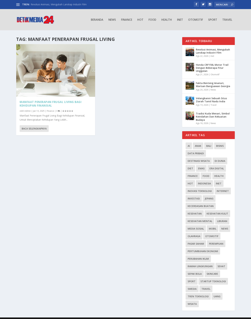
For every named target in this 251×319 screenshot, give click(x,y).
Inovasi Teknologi (200, 191)
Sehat (221, 266)
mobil (212, 228)
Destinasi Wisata (199, 160)
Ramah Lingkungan (200, 266)
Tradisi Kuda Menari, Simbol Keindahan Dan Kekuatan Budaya (213, 116)
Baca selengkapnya (34, 128)
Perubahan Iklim (198, 258)
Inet (180, 20)
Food (152, 20)
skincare (212, 273)
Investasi (194, 198)
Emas (201, 168)
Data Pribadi (196, 153)
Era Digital (217, 168)
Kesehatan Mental (200, 221)
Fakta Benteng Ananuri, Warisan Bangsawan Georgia (213, 84)
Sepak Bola (195, 273)
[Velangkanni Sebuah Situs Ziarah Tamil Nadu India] (190, 100)
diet (190, 168)
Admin (27, 110)
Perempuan (216, 243)
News (112, 20)
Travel (227, 20)
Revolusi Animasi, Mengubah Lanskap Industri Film (59, 4)
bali (208, 145)
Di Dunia (220, 160)
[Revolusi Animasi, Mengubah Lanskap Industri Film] (190, 52)
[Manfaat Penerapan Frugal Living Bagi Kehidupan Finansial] (55, 70)
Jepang (209, 198)
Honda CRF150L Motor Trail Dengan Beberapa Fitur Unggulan (212, 68)
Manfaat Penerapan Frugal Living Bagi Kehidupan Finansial (50, 103)
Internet (223, 191)
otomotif (211, 236)
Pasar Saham (196, 243)
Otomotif (195, 20)
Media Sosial (196, 228)
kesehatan (195, 213)
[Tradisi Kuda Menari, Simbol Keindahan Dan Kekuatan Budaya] (190, 116)
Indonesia (204, 183)
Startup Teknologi (213, 281)
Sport (212, 20)
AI (189, 145)
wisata (192, 303)
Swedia (192, 288)
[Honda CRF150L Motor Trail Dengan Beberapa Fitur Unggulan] (190, 67)
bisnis (220, 145)
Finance (126, 20)
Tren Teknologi (198, 296)
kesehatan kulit (217, 213)
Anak (198, 145)
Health (166, 20)
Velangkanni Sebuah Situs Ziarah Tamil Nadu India (211, 100)
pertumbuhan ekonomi (203, 251)
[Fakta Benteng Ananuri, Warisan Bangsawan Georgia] (190, 85)
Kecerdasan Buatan (201, 206)
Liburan (222, 221)
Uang (217, 296)
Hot (140, 20)
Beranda (97, 20)
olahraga (194, 236)
